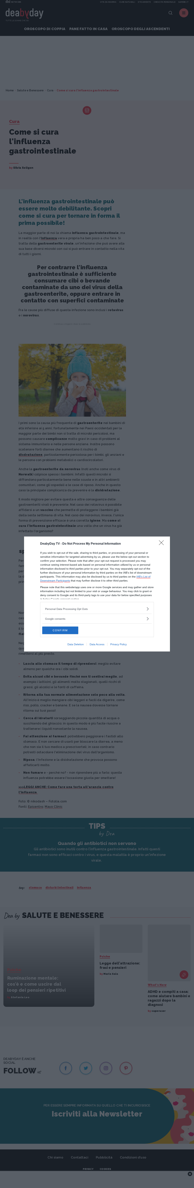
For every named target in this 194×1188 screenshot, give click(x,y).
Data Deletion (75, 644)
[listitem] (97, 609)
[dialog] (97, 594)
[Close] (162, 543)
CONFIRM (60, 630)
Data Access (97, 644)
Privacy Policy (118, 644)
